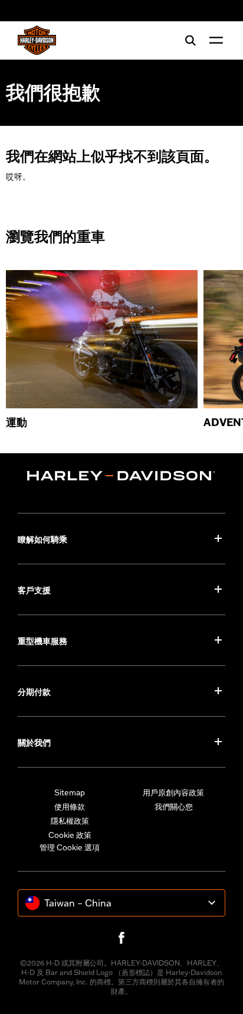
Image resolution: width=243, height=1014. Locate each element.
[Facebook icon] (121, 938)
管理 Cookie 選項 (70, 847)
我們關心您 (174, 806)
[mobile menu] (213, 40)
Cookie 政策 (69, 835)
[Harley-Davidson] (121, 475)
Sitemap (69, 792)
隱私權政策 (70, 821)
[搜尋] (190, 40)
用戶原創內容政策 (173, 792)
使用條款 (69, 806)
